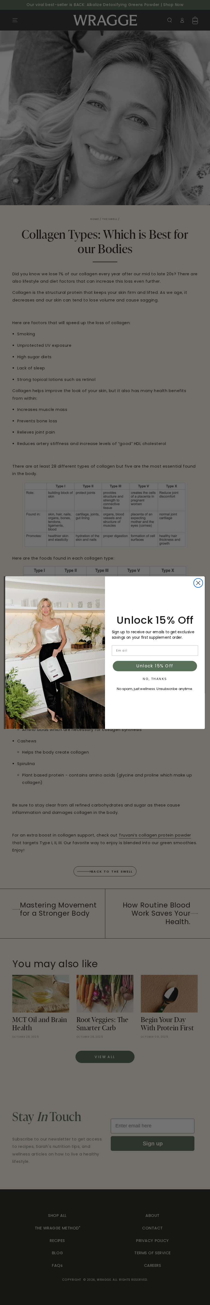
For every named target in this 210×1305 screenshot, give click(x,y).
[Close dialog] (198, 582)
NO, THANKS (155, 678)
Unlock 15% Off (154, 666)
